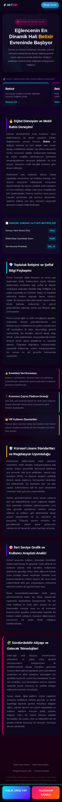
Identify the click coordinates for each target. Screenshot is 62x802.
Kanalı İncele (50, 5)
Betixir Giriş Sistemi (21, 765)
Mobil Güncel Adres (40, 765)
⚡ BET (10, 5)
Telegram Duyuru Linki (22, 771)
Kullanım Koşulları (41, 771)
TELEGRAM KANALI (46, 792)
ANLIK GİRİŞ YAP (16, 790)
